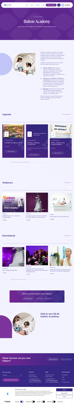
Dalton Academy (51, 5)
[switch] (33, 402)
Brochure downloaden (66, 359)
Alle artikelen (67, 182)
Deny (64, 396)
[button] (68, 119)
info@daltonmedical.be (52, 380)
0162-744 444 (39, 298)
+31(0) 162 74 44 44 (35, 378)
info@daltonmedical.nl (36, 380)
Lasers (27, 5)
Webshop (38, 5)
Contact (43, 5)
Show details (60, 401)
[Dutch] (65, 5)
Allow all (64, 389)
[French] (69, 5)
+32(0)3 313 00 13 (51, 378)
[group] (13, 207)
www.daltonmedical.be (53, 381)
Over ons (32, 5)
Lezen (5, 272)
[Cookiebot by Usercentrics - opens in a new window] (7, 402)
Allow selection (64, 393)
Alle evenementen (66, 114)
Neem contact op (28, 298)
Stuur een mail (48, 298)
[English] (67, 5)
